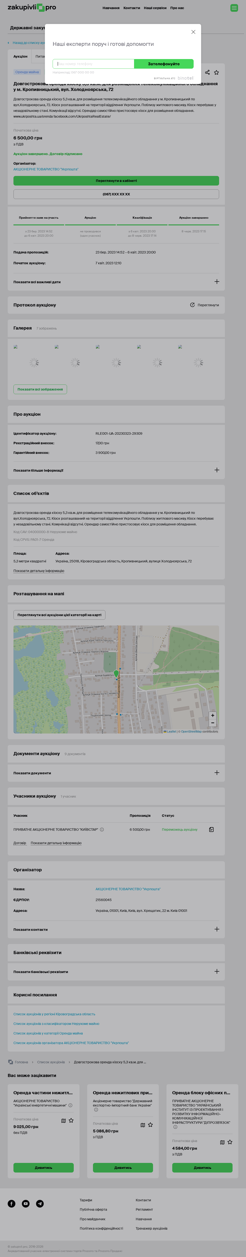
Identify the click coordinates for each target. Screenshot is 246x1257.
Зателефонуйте (164, 63)
